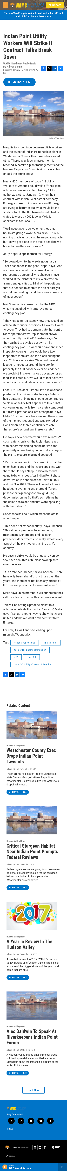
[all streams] (62, 1167)
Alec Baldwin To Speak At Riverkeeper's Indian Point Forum (32, 1037)
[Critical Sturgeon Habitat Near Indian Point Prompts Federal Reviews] (32, 820)
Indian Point (50, 642)
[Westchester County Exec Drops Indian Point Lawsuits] (32, 725)
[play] (5, 1167)
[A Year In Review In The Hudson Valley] (32, 916)
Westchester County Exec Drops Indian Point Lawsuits (31, 755)
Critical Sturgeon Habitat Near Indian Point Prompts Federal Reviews (32, 851)
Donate (56, 4)
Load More (33, 1090)
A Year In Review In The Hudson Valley (29, 944)
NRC (16, 657)
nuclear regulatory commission (30, 650)
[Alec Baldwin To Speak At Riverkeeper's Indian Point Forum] (32, 1005)
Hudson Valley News (24, 642)
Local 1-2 (31, 657)
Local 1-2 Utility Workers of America (32, 664)
